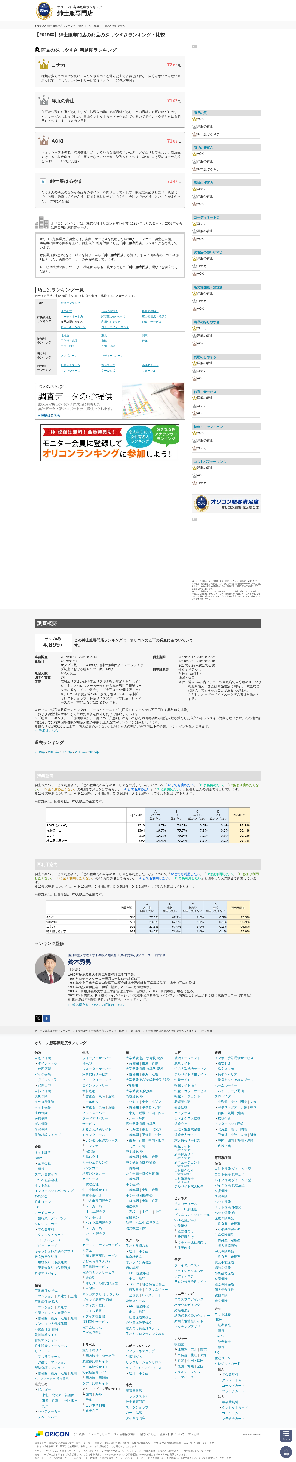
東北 (104, 335)
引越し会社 (90, 1157)
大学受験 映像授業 (139, 1091)
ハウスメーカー (49, 1411)
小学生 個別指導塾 (139, 1195)
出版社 (90, 1289)
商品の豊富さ (109, 311)
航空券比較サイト (95, 1361)
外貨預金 (41, 1196)
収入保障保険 (227, 1246)
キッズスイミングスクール (144, 1368)
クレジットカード (48, 1224)
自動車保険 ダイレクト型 (233, 1169)
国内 (89, 1394)
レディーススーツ (112, 355)
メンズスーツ (69, 355)
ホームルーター (226, 1085)
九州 (73, 1318)
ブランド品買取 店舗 (97, 1300)
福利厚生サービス (95, 1322)
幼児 (132, 1251)
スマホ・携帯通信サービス (234, 1058)
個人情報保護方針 (125, 1434)
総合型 (90, 1278)
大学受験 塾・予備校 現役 (144, 1058)
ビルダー (44, 1389)
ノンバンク (59, 1218)
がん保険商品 (224, 1251)
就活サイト (182, 1063)
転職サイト (182, 1080)
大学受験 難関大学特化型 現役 (148, 1080)
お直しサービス (151, 321)
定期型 (235, 1224)
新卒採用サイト (185, 1155)
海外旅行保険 (44, 1102)
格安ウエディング (187, 1305)
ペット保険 (43, 1107)
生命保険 (41, 1113)
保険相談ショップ (48, 1135)
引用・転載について (172, 1434)
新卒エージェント (187, 1163)
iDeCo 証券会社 (46, 1180)
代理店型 (44, 1069)
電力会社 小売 (92, 1327)
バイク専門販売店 (98, 1223)
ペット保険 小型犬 (228, 1207)
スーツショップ (137, 1407)
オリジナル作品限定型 (102, 1283)
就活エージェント (187, 1058)
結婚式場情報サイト (189, 1321)
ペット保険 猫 (225, 1213)
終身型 (223, 1224)
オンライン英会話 (139, 1262)
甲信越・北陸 (69, 340)
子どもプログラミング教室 (145, 1334)
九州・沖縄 (108, 346)
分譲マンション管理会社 (52, 1313)
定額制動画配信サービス (100, 1256)
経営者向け (186, 1231)
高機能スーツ (150, 365)
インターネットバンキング (54, 1191)
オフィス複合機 (93, 1316)
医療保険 (41, 1118)
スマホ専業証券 (46, 1174)
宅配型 (90, 1151)
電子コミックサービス (98, 1272)
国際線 (103, 1378)
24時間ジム (134, 1356)
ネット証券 (43, 1152)
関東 (145, 335)
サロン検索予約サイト (190, 1281)
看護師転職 (182, 1102)
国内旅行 (92, 1356)
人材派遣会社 (184, 1180)
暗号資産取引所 (46, 1257)
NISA (38, 1158)
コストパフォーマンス (115, 327)
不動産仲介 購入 (46, 1302)
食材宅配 (88, 1091)
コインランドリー (95, 1085)
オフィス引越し (93, 1305)
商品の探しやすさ (207, 322)
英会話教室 (134, 1257)
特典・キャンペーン (73, 327)
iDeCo (219, 1336)
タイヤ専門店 (135, 1418)
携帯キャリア (227, 1074)
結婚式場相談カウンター (192, 1315)
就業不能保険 (224, 1262)
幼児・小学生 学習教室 (142, 1223)
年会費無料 (46, 1229)
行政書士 (135, 1289)
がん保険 (41, 1124)
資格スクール (135, 1301)
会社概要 (79, 1434)
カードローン (44, 1213)
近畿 (145, 340)
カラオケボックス (187, 1372)
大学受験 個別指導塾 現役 (144, 1069)
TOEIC (134, 1284)
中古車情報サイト (95, 1190)
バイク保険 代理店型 (230, 1185)
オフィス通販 (92, 1311)
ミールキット (92, 1102)
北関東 (57, 1395)
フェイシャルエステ (189, 1271)
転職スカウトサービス (190, 1091)
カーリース (90, 1179)
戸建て (62, 1296)
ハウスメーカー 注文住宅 (52, 1378)
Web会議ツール (185, 1220)
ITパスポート (151, 1295)
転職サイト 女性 (186, 1085)
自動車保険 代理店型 (230, 1174)
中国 (253, 1107)
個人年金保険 (224, 1289)
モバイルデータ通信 (229, 1091)
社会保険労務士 (153, 1284)
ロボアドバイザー (48, 1273)
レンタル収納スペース (102, 1140)
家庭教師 (132, 1217)
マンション (46, 1296)
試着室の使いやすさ (113, 316)
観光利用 (92, 1411)
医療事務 (142, 1273)
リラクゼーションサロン (143, 1362)
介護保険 (221, 1279)
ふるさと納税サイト (96, 1129)
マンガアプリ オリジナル (100, 1294)
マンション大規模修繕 (51, 1323)
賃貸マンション (46, 1340)
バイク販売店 (92, 1217)
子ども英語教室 (137, 1246)
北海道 (65, 335)
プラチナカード (233, 1391)
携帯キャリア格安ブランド (237, 1080)
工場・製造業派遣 (187, 1129)
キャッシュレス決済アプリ (54, 1251)
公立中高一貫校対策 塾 (142, 1173)
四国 (221, 1113)
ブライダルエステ (187, 1265)
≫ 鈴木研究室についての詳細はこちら (96, 1005)
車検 (85, 1239)
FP (131, 1273)
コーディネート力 (72, 316)
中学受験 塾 (134, 1151)
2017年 (67, 752)
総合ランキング (70, 303)
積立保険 (221, 1301)
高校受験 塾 (134, 1096)
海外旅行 (108, 1356)
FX (37, 1207)
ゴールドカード (49, 1240)
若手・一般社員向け (192, 1242)
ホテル (87, 1399)
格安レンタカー (93, 1173)
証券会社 (44, 1163)
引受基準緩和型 (229, 1229)
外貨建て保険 (224, 1273)
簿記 (142, 1279)
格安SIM (224, 1063)
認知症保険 (223, 1268)
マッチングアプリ (187, 1326)
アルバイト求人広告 (189, 1186)
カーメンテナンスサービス (101, 1245)
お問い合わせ (147, 1434)
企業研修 (180, 1225)
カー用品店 (134, 1412)
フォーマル (149, 370)
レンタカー (90, 1168)
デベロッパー (47, 1417)
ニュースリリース (99, 1434)
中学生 (147, 1212)
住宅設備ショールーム (51, 1346)
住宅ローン (43, 1202)
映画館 (179, 1344)
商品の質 (66, 311)
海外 (98, 1394)
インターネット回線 (229, 1124)
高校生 (134, 1212)
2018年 (53, 752)
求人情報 (193, 1434)
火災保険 (41, 1096)
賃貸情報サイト (46, 1335)
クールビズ (108, 370)
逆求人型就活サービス (190, 1069)
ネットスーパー (93, 1113)
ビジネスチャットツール (192, 1215)
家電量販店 (134, 1390)
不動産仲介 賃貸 (46, 1329)
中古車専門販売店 (98, 1201)
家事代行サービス (95, 1074)
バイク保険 (43, 1074)
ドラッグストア (137, 1396)
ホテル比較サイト (95, 1367)
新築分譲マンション (49, 1368)
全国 (200, 1366)
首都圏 (43, 1318)
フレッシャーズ (70, 370)
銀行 (41, 1169)
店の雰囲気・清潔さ (154, 316)
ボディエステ (184, 1276)
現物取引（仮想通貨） (54, 1262)
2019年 (40, 752)
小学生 (160, 1212)
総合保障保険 (224, 1284)
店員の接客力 (150, 311)
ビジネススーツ (70, 365)
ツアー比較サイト (95, 1383)
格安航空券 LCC (94, 1372)
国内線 (90, 1378)
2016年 (80, 752)
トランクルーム (93, 1135)
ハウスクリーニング (96, 1080)
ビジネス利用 (95, 1405)
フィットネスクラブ (140, 1351)
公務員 (134, 1295)
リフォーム (43, 1351)
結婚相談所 (182, 1310)
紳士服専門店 (135, 1402)
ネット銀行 (43, 1185)
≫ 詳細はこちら (46, 730)
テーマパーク (184, 1377)
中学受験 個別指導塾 (141, 1162)
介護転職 (180, 1107)
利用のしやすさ (111, 321)
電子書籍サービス (95, 1267)
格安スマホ (226, 1069)
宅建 (132, 1279)
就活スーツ (108, 365)
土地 (73, 1296)
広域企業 (224, 1118)
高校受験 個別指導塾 (141, 1124)
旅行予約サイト (93, 1350)
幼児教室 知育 (136, 1228)
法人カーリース (185, 1204)
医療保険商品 (224, 1218)
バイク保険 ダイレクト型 (233, 1180)
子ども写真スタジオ (96, 1261)
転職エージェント (187, 1096)
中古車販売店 (92, 1195)
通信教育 (132, 1206)
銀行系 (43, 1218)
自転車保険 (43, 1091)
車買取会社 (90, 1184)
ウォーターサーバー (96, 1058)
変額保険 (221, 1295)
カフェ (87, 1250)
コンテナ (92, 1146)
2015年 (93, 752)
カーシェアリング (95, 1162)
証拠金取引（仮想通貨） (56, 1268)
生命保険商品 (224, 1235)
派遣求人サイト (185, 1135)
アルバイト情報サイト (190, 1074)
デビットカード (46, 1246)
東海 (104, 340)
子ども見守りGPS (95, 1333)
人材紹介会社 (184, 1172)
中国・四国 (68, 346)
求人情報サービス (187, 1140)
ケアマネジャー (156, 1289)
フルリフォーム (49, 1356)
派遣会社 (180, 1124)
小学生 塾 (133, 1184)
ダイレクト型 (47, 1063)
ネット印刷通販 (185, 1209)
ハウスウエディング (189, 1299)
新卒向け (184, 1247)
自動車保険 (43, 1058)
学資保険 (41, 1129)
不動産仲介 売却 (46, 1291)
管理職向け (186, 1237)
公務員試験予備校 (139, 1323)
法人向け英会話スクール (143, 1328)
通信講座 (132, 1268)
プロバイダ (223, 1096)
